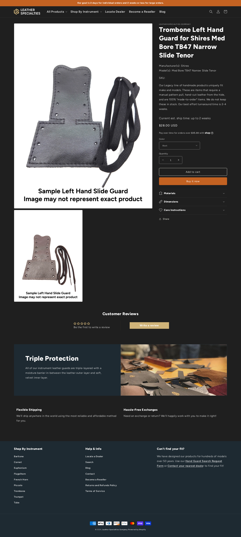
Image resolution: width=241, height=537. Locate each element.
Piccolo (18, 485)
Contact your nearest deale (185, 465)
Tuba (16, 502)
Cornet (18, 462)
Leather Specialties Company (115, 529)
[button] (57, 12)
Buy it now (193, 181)
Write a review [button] (149, 325)
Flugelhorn (20, 473)
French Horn (21, 479)
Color (162, 139)
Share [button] (166, 218)
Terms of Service (95, 491)
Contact (90, 473)
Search (89, 462)
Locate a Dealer (94, 456)
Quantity (163, 153)
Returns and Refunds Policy (101, 485)
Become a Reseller (95, 479)
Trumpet (18, 496)
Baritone (19, 456)
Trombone (19, 491)
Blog (87, 468)
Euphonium (20, 468)
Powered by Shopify (137, 529)
